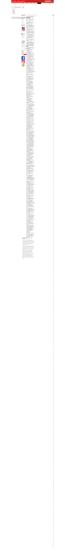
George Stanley (28, 251)
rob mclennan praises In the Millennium (30, 138)
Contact (35, 3)
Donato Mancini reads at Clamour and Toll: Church (30, 119)
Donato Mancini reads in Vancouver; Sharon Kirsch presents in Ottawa (30, 109)
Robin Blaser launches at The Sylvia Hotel (29, 75)
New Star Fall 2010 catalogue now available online (30, 102)
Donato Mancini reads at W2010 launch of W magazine (30, 121)
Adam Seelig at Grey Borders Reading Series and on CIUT (30, 30)
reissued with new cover (29, 199)
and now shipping (30, 184)
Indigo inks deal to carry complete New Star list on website (30, 211)
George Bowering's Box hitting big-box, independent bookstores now (30, 163)
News (39, 3)
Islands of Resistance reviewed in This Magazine (29, 52)
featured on (30, 207)
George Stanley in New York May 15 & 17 (30, 192)
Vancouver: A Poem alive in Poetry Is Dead (30, 142)
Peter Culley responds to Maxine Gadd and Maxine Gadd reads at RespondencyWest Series (30, 42)
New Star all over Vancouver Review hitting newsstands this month (30, 190)
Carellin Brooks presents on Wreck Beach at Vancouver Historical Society (30, 45)
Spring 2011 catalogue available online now (30, 38)
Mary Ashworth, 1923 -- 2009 (29, 214)
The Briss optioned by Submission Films (30, 131)
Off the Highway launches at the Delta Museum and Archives (29, 87)
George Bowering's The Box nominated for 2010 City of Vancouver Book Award (30, 56)
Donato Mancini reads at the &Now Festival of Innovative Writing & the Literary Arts (30, 166)
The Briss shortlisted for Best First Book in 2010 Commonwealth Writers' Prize (30, 129)
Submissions (24, 37)
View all (23, 31)
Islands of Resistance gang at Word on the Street (30, 61)
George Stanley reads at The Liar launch (30, 104)
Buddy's (27, 255)
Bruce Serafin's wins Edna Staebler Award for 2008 (30, 201)
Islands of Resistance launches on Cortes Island (30, 85)
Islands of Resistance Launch (29, 100)
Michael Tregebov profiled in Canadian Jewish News (30, 112)
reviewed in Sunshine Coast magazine (30, 209)
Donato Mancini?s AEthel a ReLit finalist (30, 234)
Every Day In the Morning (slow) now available (29, 50)
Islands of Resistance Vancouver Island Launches (29, 99)
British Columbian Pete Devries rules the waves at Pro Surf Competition (30, 154)
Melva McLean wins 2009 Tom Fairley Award (30, 179)
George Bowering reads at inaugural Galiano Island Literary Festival (30, 135)
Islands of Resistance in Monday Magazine (29, 97)
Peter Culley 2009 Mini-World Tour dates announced (30, 182)
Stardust (31, 256)
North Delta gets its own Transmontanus (30, 152)
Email (22, 52)
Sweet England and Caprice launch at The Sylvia (30, 27)
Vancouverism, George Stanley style (29, 205)
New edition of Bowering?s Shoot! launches (29, 231)
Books (23, 3)
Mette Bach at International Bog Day (29, 81)
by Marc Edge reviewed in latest (29, 188)
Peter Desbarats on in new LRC (30, 215)
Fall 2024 (23, 26)
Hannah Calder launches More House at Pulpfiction (30, 169)
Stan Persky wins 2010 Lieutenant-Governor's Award (30, 107)
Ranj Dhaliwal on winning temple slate (30, 229)
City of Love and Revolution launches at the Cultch (30, 40)
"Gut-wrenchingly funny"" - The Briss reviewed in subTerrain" (30, 63)
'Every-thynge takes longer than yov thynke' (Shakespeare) (30, 17)
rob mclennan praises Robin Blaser (29, 83)
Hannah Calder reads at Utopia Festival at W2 (30, 20)
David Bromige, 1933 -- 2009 (29, 186)
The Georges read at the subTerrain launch (30, 105)
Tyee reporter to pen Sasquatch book (30, 175)
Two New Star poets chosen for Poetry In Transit (30, 73)
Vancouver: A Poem (24, 252)
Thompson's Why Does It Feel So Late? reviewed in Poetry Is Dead (30, 70)
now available (30, 185)
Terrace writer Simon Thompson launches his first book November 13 (29, 159)
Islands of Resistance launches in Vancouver (29, 92)
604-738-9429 (51, 3)
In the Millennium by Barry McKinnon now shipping (30, 151)
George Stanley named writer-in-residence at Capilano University (30, 144)
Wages (26, 246)
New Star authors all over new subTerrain (30, 115)
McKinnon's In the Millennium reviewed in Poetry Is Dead (30, 68)
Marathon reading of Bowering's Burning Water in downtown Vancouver (30, 79)
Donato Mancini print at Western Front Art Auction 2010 (30, 123)
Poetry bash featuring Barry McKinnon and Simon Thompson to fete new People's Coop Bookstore (30, 65)
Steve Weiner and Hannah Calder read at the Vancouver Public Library (30, 32)
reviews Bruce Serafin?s (30, 236)
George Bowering (26, 248)
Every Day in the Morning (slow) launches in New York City (30, 54)
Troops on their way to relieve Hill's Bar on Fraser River (30, 220)
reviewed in (29, 217)
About (31, 3)
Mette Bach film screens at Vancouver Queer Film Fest (29, 77)
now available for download (30, 198)
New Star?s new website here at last (29, 222)
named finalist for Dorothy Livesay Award (30, 203)
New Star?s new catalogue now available (30, 225)
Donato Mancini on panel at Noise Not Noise (30, 114)
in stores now (30, 36)
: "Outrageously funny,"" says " (30, 177)
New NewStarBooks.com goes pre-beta (30, 233)
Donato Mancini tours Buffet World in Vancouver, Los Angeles (30, 140)
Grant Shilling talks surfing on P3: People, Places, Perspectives (30, 133)
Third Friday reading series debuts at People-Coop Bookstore (30, 25)
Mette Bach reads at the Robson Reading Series (30, 59)
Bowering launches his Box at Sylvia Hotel (30, 157)
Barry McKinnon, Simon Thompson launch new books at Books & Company (30, 146)
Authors (27, 3)
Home (12, 17)
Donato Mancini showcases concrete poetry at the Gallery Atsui (30, 171)
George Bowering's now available (30, 35)
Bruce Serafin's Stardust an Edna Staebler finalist (30, 224)
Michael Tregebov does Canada (30, 172)
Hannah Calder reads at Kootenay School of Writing (30, 117)
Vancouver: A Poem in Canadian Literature (30, 137)
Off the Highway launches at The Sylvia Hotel (29, 89)
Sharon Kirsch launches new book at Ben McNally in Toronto (30, 227)
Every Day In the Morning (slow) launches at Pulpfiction (30, 48)
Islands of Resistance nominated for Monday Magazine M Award (30, 22)
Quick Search (13, 7)
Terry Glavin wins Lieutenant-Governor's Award (30, 194)
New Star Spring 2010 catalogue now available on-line (29, 149)
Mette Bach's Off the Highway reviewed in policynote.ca (30, 94)
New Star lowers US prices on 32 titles (30, 218)
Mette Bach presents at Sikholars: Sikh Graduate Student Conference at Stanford (30, 126)
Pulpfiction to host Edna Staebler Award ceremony (30, 196)
